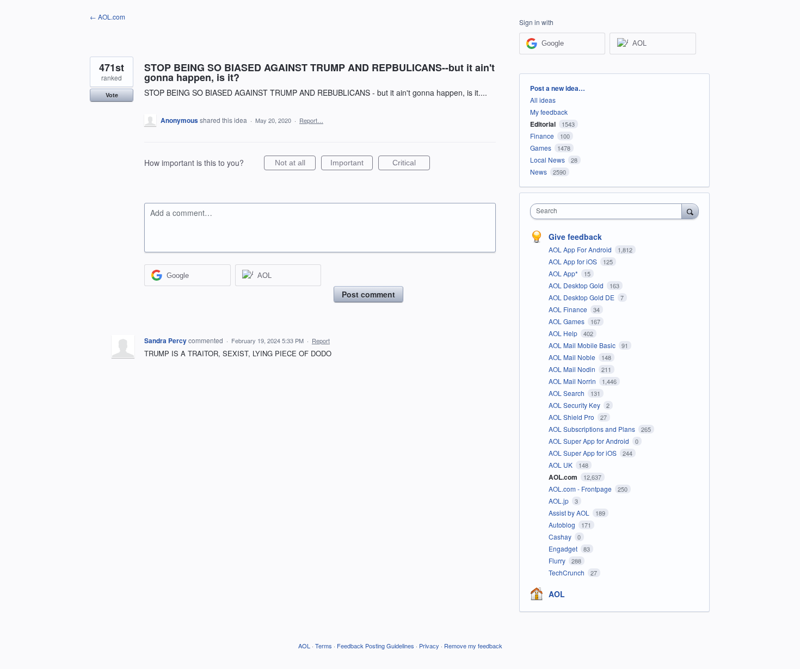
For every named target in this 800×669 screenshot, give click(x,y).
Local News (547, 159)
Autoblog (563, 524)
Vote (112, 95)
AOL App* (564, 273)
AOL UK (561, 464)
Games (540, 147)
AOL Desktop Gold (577, 285)
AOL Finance (569, 309)
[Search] (690, 211)
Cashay (561, 536)
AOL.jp (559, 500)
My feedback (549, 111)
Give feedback (575, 236)
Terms (323, 645)
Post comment (368, 294)
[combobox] (609, 211)
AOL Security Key (575, 405)
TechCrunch (567, 572)
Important (351, 164)
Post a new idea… (557, 88)
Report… (311, 120)
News (538, 171)
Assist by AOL (570, 512)
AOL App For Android (581, 249)
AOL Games (567, 321)
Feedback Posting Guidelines (375, 645)
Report (321, 340)
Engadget (564, 548)
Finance (542, 135)
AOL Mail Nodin (573, 369)
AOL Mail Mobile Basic (583, 345)
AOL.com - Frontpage (581, 488)
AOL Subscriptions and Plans (593, 428)
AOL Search (567, 393)
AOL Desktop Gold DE (582, 297)
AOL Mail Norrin (573, 381)
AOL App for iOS (574, 261)
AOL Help (564, 333)
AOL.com (564, 477)
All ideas (543, 99)
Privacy (429, 645)
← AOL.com (107, 16)
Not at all (295, 164)
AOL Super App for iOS (583, 452)
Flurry (558, 560)
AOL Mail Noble (573, 357)
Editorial (543, 124)
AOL (557, 594)
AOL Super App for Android (590, 440)
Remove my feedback (473, 645)
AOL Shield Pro (572, 417)
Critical (411, 164)
